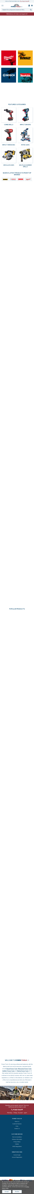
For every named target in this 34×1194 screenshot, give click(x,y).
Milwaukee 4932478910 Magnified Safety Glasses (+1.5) (17, 824)
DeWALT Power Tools (8, 1071)
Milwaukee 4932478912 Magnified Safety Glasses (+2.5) (17, 780)
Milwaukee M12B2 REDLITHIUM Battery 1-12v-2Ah (15, 1001)
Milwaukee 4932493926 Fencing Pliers (14, 374)
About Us (17, 1121)
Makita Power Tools (22, 1071)
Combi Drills (8, 124)
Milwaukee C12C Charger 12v (9, 911)
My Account (29, 5)
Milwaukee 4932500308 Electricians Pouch (13, 868)
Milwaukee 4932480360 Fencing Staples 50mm (16, 254)
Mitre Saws (25, 145)
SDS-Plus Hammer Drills (25, 165)
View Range (17, 44)
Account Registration (17, 1157)
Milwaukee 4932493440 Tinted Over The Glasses (15, 645)
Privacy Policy (17, 1141)
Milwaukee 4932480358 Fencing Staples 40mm (16, 334)
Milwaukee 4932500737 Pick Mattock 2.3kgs (15, 541)
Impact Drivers (25, 124)
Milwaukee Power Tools (24, 1068)
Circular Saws (8, 165)
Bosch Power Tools (12, 1068)
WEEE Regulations (17, 1146)
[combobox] (17, 10)
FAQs (17, 1126)
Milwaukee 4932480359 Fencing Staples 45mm (16, 294)
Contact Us (17, 1128)
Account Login (17, 1155)
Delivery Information (17, 1139)
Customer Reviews (17, 1123)
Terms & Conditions (17, 1137)
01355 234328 (25, 1)
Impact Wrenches (8, 145)
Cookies (17, 1144)
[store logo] (16, 5)
